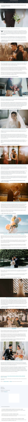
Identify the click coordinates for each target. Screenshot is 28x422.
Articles (2, 2)
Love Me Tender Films (21, 268)
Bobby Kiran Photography (23, 128)
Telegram (7, 381)
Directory (9, 2)
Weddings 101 (5, 391)
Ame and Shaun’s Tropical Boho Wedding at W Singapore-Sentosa (11, 268)
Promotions (21, 2)
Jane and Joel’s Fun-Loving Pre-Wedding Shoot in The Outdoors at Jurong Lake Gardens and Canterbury (12, 61)
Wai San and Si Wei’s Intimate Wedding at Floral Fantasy (12, 297)
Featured (16, 2)
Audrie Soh (3, 6)
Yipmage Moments (21, 360)
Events (13, 2)
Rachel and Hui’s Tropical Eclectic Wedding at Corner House (11, 360)
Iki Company (5, 376)
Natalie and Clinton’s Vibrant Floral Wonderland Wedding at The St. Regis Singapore (11, 128)
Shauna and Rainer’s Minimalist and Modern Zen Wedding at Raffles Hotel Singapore (13, 376)
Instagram (5, 381)
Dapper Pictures (25, 61)
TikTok (11, 381)
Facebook (3, 388)
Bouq (5, 2)
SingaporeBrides (14, 0)
